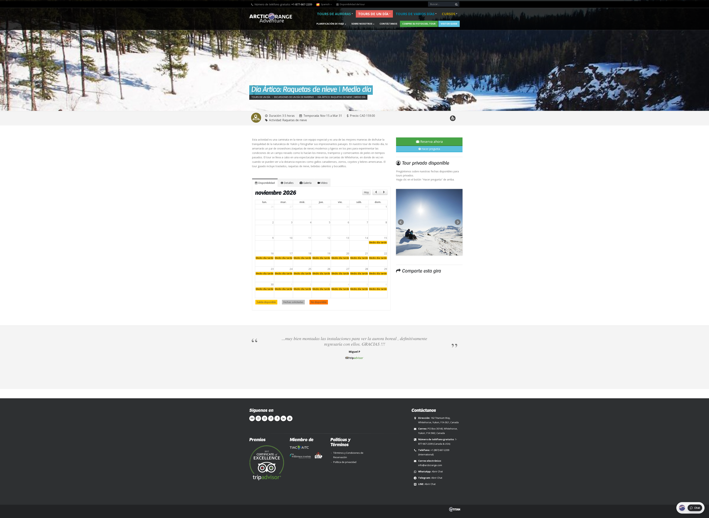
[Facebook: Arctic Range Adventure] (271, 418)
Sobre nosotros (361, 23)
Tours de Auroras (334, 14)
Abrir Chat (437, 471)
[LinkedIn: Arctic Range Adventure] (283, 418)
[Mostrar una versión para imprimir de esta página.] (452, 116)
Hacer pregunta (430, 149)
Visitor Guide (449, 23)
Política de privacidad (344, 462)
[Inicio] (271, 18)
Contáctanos (388, 23)
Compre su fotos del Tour (419, 23)
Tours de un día (373, 14)
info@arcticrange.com (430, 465)
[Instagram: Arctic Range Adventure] (258, 418)
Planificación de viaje (330, 23)
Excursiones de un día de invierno (294, 97)
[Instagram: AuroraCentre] (264, 418)
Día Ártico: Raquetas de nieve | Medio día (342, 97)
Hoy (366, 192)
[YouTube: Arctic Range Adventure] (289, 418)
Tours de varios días (415, 14)
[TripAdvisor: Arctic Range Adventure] (252, 418)
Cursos (448, 14)
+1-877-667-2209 (301, 4)
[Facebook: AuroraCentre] (277, 418)
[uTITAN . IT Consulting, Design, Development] (454, 509)
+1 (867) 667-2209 (440, 450)
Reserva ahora (431, 141)
